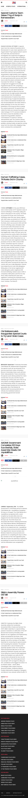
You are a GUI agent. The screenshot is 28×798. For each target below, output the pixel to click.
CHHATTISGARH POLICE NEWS (9, 739)
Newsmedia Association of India (10, 795)
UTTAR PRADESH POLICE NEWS (9, 769)
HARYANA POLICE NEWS (7, 759)
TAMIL (2, 793)
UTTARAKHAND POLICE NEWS (8, 766)
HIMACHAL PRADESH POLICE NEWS (10, 762)
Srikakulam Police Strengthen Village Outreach (15, 150)
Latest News (6, 10)
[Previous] (13, 42)
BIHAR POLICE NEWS (6, 775)
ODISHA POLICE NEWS (6, 780)
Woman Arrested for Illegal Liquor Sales (16, 161)
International (21, 6)
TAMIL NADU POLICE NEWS (8, 730)
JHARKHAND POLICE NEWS (8, 778)
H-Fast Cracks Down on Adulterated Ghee (11, 36)
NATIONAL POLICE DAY (17, 793)
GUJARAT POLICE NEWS (7, 751)
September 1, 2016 (14, 20)
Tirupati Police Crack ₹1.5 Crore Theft (10, 38)
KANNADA (8, 793)
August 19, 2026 (11, 136)
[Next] (15, 42)
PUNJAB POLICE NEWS (6, 764)
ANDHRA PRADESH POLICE (7, 721)
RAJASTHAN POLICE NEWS (8, 746)
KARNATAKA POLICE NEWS (9, 328)
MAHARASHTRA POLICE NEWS (8, 744)
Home (2, 6)
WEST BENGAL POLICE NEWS (8, 784)
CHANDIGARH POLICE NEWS (8, 757)
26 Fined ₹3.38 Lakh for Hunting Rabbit (15, 156)
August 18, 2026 (11, 162)
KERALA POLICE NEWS (6, 726)
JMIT (23, 795)
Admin (6, 20)
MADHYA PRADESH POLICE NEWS (9, 741)
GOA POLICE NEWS (6, 748)
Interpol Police (10, 6)
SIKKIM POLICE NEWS (6, 782)
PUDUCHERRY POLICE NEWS (8, 728)
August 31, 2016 (13, 597)
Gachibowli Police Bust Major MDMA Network (11, 33)
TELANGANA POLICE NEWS (8, 733)
